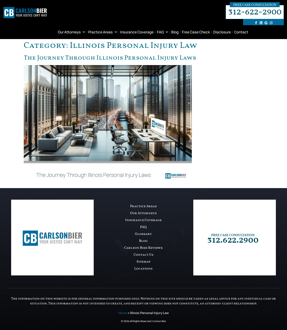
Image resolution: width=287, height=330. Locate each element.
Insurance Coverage (137, 32)
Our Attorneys (69, 32)
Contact (241, 32)
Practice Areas (100, 32)
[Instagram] (271, 22)
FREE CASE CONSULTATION (233, 235)
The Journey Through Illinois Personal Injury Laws (110, 58)
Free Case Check (196, 32)
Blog (175, 32)
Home (122, 313)
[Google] (266, 22)
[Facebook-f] (255, 22)
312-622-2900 (255, 12)
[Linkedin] (260, 22)
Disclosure (222, 32)
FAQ (160, 32)
